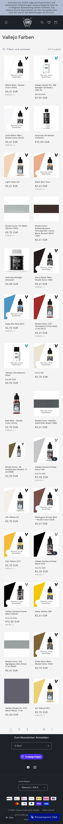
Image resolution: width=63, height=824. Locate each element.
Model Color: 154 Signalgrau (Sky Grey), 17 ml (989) (16, 664)
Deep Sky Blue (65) (14, 324)
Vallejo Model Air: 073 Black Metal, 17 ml (16, 709)
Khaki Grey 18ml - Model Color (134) (44, 662)
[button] (6, 22)
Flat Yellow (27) (13, 561)
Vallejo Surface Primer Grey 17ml (46, 468)
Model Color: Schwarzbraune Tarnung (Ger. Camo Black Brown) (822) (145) (44, 231)
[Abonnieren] (48, 745)
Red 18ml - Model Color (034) (13, 422)
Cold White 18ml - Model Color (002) (14, 136)
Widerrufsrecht (48, 810)
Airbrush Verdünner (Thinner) (44, 136)
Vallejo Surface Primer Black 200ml (16, 612)
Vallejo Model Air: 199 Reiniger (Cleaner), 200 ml (45, 87)
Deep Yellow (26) (43, 611)
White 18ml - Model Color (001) (14, 86)
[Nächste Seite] (52, 729)
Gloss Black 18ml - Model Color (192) (44, 278)
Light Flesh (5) (12, 182)
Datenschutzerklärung (19, 815)
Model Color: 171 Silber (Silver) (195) (16, 227)
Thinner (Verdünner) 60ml (15, 374)
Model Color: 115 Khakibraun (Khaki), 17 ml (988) (16, 469)
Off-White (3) (12, 517)
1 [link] (10, 729)
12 (44, 729)
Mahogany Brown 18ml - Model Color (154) (46, 518)
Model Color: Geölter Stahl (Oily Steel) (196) (46, 422)
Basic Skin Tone (42, 182)
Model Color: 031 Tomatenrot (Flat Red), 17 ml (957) (46, 326)
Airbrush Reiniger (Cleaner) (13, 278)
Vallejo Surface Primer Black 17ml (46, 562)
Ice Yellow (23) (42, 708)
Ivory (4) (39, 373)
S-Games (19, 810)
